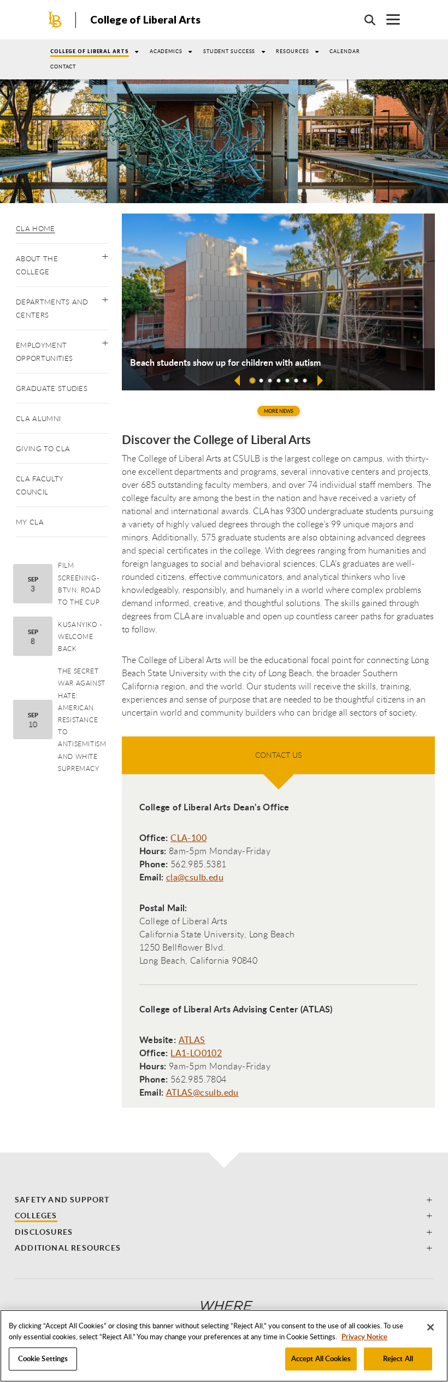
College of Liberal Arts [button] (89, 51)
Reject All (398, 1358)
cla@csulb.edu (194, 877)
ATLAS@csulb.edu (202, 1092)
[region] (224, 1346)
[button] (105, 254)
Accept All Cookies (321, 1358)
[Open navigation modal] (387, 19)
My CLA (30, 522)
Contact (63, 66)
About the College (37, 265)
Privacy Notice (364, 1336)
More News (278, 410)
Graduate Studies (51, 388)
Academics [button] (166, 51)
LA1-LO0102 (196, 1053)
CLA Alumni (38, 418)
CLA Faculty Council (40, 485)
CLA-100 (188, 838)
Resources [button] (292, 51)
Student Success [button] (229, 51)
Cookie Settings (43, 1358)
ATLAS (192, 1040)
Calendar (344, 51)
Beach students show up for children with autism (225, 362)
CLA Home (35, 228)
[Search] (364, 20)
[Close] (430, 1327)
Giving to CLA (43, 448)
